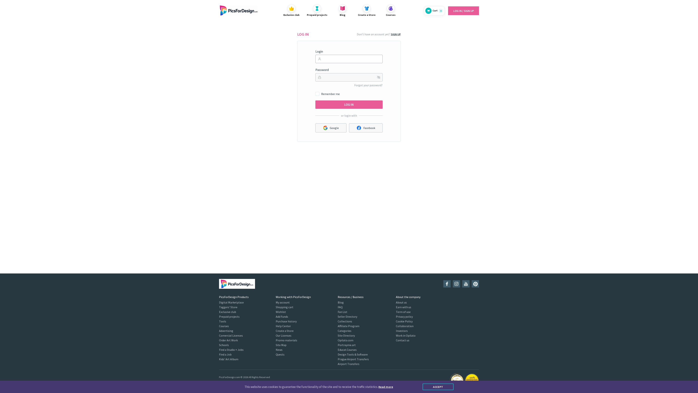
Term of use (403, 312)
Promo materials (286, 340)
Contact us (402, 340)
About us (401, 302)
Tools (222, 321)
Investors (402, 331)
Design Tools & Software (353, 354)
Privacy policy (404, 316)
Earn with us (403, 307)
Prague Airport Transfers (353, 359)
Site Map (281, 345)
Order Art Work (228, 340)
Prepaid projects (229, 316)
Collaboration (405, 326)
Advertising (226, 331)
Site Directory (346, 335)
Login (319, 51)
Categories (344, 331)
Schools (224, 345)
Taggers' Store (228, 307)
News (279, 350)
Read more (385, 387)
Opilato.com (345, 340)
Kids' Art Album (228, 359)
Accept (438, 387)
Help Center (283, 326)
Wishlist (281, 312)
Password (322, 69)
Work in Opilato (406, 335)
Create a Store (285, 331)
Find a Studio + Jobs (231, 350)
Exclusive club (227, 312)
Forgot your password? (368, 85)
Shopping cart (284, 307)
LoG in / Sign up (463, 11)
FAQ (340, 307)
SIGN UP (396, 34)
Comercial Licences (231, 335)
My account (283, 302)
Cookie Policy (404, 321)
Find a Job (225, 354)
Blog (341, 302)
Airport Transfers (348, 364)
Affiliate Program (348, 326)
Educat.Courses (347, 350)
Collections (345, 321)
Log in (349, 104)
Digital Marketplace (231, 302)
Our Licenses (283, 335)
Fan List (342, 312)
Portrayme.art (347, 345)
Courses (224, 326)
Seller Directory (347, 316)
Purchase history (286, 321)
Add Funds (282, 316)
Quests (280, 354)
